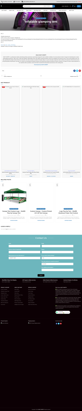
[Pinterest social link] (80, 71)
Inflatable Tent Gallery (41, 18)
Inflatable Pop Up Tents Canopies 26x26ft (51, 172)
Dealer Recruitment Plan (32, 304)
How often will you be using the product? (50, 261)
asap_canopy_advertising (10, 44)
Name (10, 243)
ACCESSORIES (27, 174)
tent (3, 70)
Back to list (41, 76)
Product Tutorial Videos (19, 302)
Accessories (3, 304)
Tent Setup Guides (31, 298)
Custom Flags (3, 298)
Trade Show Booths (4, 300)
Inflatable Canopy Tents (5, 291)
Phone (43, 249)
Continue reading (13, 220)
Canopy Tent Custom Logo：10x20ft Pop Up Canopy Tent (13, 212)
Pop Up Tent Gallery (14, 208)
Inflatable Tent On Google (19, 304)
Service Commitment (32, 289)
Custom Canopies (4, 289)
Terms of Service (17, 298)
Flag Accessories (33, 174)
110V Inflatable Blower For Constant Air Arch (71, 172)
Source (2, 44)
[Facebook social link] (74, 71)
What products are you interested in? (16, 255)
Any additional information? (47, 267)
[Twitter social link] (77, 71)
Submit (41, 275)
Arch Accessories (74, 173)
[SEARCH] (53, 6)
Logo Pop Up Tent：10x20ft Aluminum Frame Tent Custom (68, 212)
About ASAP (17, 289)
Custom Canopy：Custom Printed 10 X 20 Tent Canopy (41, 212)
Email (43, 243)
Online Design (30, 291)
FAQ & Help (17, 293)
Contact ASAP (17, 291)
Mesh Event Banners (4, 302)
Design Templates (31, 302)
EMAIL (79, 6)
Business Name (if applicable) (15, 249)
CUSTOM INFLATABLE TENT (10, 174)
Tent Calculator (30, 300)
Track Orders (30, 293)
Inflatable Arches (4, 293)
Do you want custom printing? (48, 255)
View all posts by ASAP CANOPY (41, 64)
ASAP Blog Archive (18, 300)
